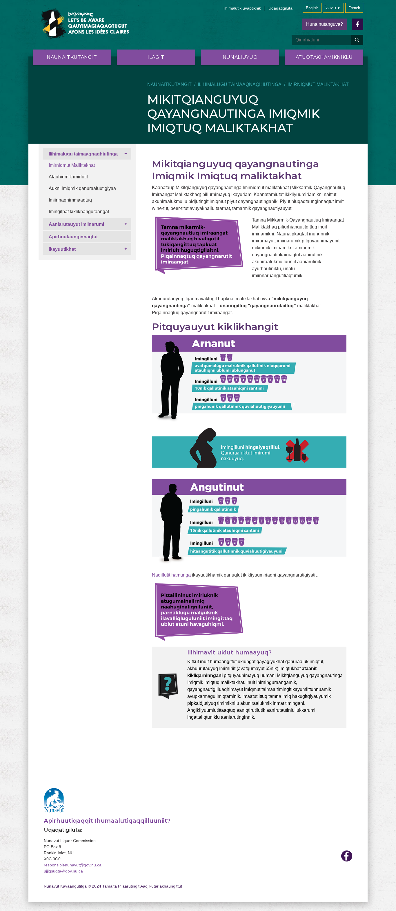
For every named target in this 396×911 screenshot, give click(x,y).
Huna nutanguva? (324, 24)
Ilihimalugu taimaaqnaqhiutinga (239, 84)
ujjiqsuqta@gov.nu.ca (63, 871)
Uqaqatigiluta (280, 8)
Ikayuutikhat (62, 249)
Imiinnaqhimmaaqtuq (70, 199)
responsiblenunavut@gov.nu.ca (72, 865)
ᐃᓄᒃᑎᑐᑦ (333, 8)
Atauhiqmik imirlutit (68, 176)
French (354, 8)
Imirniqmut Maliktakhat (72, 165)
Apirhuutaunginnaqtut (73, 236)
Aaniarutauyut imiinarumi (76, 224)
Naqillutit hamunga (171, 574)
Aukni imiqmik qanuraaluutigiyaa (82, 188)
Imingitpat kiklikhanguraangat (79, 211)
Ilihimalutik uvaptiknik (241, 8)
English (312, 8)
